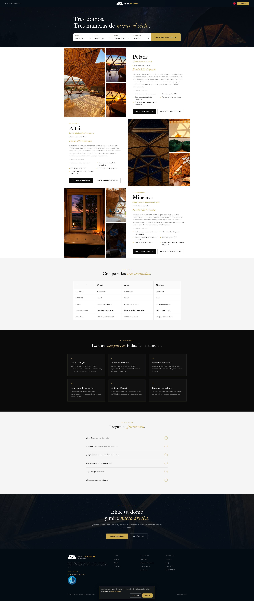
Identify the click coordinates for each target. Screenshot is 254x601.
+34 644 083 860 (72, 572)
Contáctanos (138, 536)
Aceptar (147, 595)
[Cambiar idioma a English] (234, 3)
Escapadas (143, 559)
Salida (97, 35)
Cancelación (170, 566)
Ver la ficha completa (144, 111)
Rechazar (135, 595)
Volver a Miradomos (14, 3)
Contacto (169, 559)
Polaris (116, 559)
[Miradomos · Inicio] (127, 3)
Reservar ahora (117, 536)
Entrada (78, 35)
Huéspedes (137, 35)
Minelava (117, 566)
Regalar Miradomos (146, 563)
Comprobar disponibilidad (166, 37)
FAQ (167, 563)
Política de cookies (115, 591)
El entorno (143, 570)
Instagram (171, 569)
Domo (116, 35)
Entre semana (145, 566)
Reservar (243, 3)
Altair (116, 563)
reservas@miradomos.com (76, 574)
